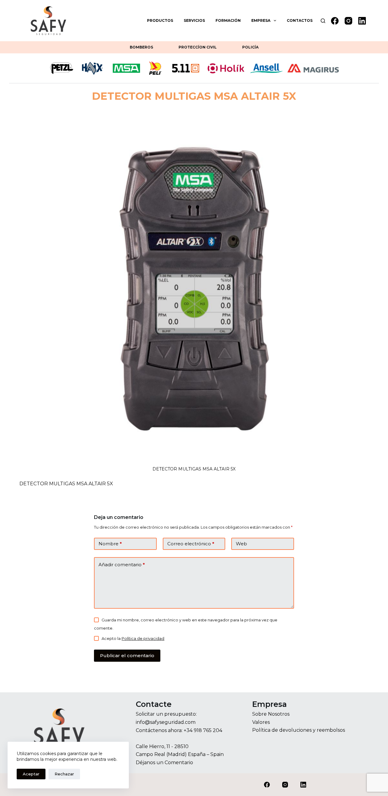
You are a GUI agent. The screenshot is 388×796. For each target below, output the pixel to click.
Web (241, 544)
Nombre (110, 544)
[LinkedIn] (362, 21)
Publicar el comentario (127, 655)
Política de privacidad (143, 638)
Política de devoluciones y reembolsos (298, 730)
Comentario (179, 762)
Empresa (260, 20)
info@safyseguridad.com (166, 722)
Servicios (194, 20)
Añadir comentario (122, 564)
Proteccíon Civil (198, 47)
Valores (261, 722)
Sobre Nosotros (270, 714)
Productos (160, 20)
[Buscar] (323, 20)
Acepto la (133, 638)
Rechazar (64, 773)
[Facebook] (335, 21)
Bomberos (141, 47)
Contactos (300, 20)
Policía (250, 47)
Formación (228, 20)
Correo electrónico (190, 544)
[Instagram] (348, 21)
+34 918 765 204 (203, 730)
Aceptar (31, 773)
